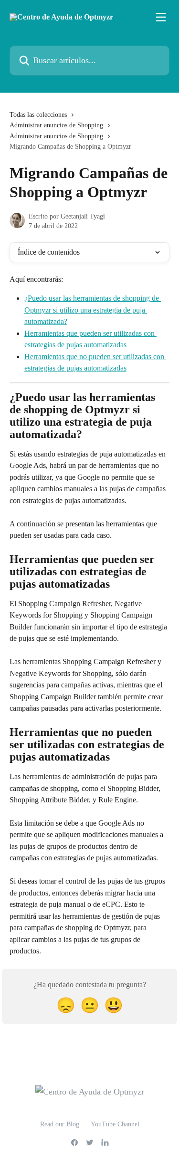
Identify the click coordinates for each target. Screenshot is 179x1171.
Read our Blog (59, 1124)
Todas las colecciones (38, 114)
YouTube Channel (115, 1124)
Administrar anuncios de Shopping (56, 125)
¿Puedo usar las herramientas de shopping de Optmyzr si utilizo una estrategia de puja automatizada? (92, 309)
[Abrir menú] (160, 17)
